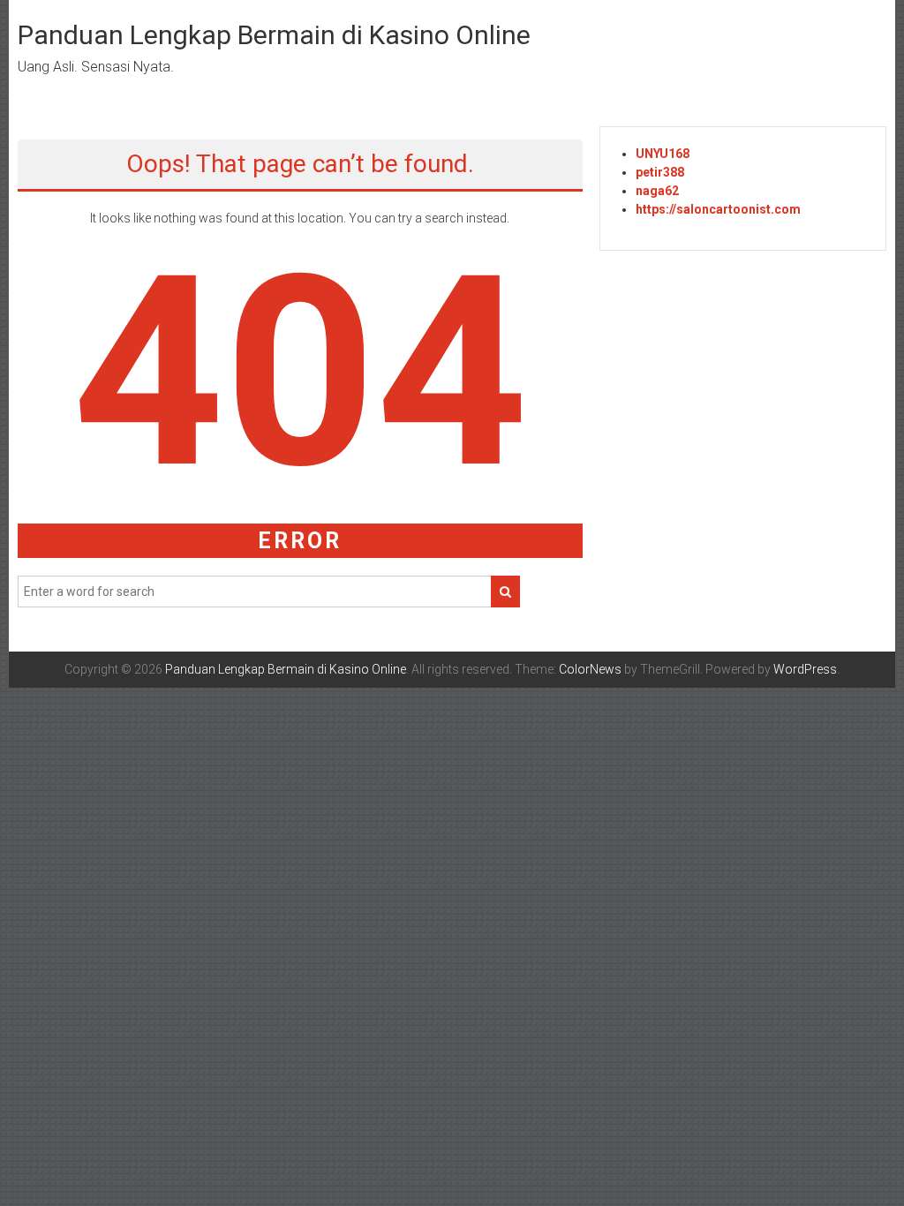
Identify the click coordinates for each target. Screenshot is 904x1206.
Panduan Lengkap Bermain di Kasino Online (274, 34)
